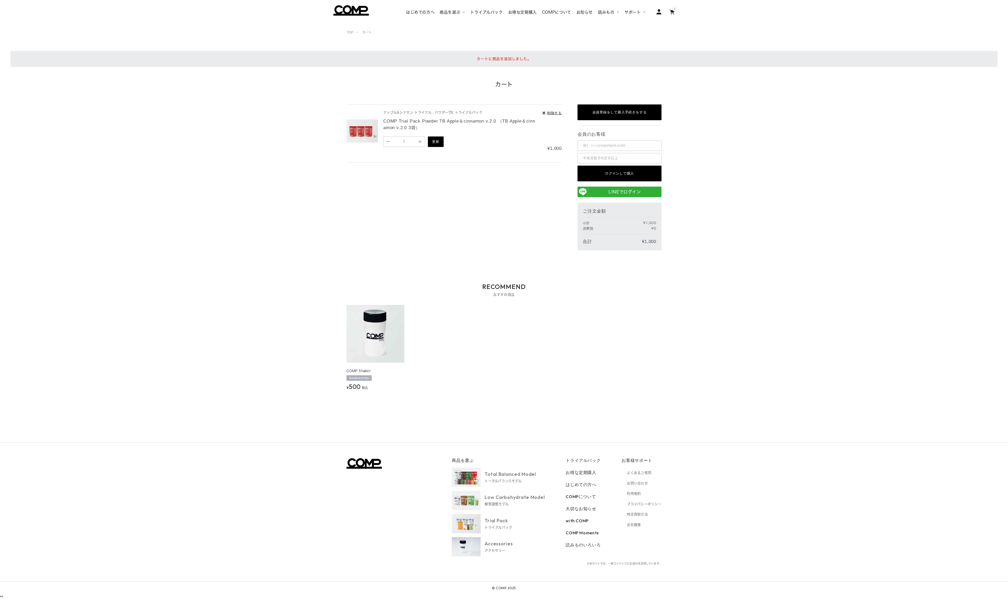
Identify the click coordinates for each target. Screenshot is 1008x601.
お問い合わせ (637, 483)
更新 (435, 142)
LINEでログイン (624, 192)
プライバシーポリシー (644, 504)
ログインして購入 (619, 173)
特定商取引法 (637, 514)
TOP (350, 32)
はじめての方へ (581, 484)
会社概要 (634, 524)
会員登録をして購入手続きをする (619, 112)
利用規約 (634, 493)
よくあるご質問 (639, 473)
